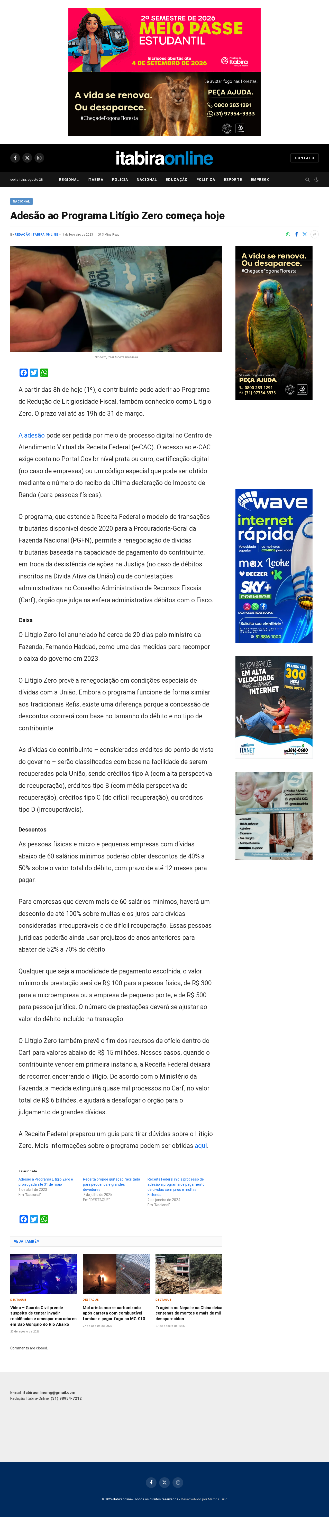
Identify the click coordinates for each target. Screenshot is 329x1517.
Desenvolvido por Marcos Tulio (204, 1499)
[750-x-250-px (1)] (164, 40)
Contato (304, 158)
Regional (69, 180)
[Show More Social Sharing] (314, 234)
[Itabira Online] (164, 157)
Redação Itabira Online (36, 234)
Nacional (147, 180)
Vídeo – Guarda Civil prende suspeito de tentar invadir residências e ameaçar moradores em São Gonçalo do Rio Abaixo (43, 1316)
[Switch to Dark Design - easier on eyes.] (316, 179)
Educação (177, 180)
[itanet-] (274, 757)
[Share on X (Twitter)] (304, 234)
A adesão (32, 435)
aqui (201, 1145)
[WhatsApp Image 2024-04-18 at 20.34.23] (274, 642)
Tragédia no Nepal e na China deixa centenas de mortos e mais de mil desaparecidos (189, 1313)
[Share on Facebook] (296, 234)
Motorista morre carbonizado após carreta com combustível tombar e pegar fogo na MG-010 (114, 1313)
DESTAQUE (18, 1299)
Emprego (260, 180)
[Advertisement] (277, 445)
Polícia (120, 180)
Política (205, 180)
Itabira (95, 180)
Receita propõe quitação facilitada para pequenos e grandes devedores (111, 1184)
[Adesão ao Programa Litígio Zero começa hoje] (116, 299)
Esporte (233, 180)
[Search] (307, 180)
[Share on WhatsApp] (288, 234)
